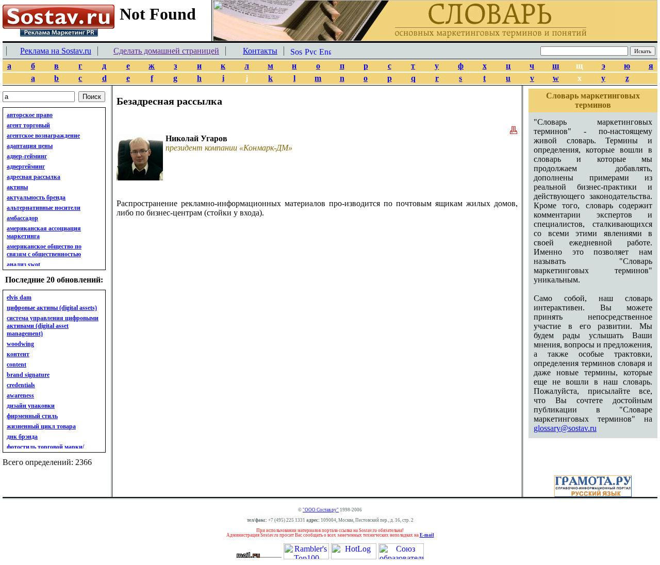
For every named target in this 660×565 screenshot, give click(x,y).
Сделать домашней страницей (166, 50)
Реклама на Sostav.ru (55, 50)
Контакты (260, 50)
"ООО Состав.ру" (321, 509)
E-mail (427, 535)
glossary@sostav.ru (565, 428)
